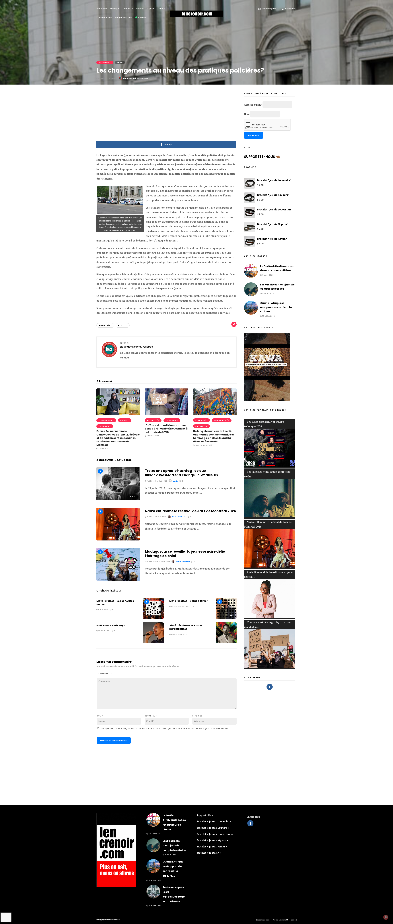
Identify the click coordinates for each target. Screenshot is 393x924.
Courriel (151, 716)
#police (122, 325)
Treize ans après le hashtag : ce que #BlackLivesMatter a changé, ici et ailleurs (181, 473)
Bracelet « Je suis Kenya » (211, 846)
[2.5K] (118, 499)
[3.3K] (118, 539)
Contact (294, 920)
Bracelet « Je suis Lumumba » (214, 821)
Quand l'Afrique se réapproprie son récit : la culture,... (276, 307)
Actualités (101, 8)
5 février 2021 (152, 436)
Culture (126, 8)
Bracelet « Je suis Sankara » (212, 827)
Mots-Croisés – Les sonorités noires (115, 602)
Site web (197, 716)
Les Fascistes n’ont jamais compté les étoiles (174, 845)
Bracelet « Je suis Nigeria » (212, 840)
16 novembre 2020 (203, 445)
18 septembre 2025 (180, 606)
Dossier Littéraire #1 (280, 920)
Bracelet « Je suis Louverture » (214, 834)
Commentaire (105, 673)
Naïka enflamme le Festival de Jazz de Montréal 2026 (190, 511)
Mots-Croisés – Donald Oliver (188, 601)
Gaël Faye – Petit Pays (110, 625)
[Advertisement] (166, 115)
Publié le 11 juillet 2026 (156, 481)
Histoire (140, 8)
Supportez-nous (123, 17)
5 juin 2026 (103, 609)
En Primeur (105, 426)
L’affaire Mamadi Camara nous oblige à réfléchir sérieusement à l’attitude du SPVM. (166, 428)
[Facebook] (270, 687)
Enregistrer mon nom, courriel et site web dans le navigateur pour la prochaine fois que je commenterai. (165, 729)
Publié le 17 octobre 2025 (158, 561)
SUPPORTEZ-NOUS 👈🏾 (262, 156)
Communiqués (104, 17)
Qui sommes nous (263, 920)
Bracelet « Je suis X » (208, 852)
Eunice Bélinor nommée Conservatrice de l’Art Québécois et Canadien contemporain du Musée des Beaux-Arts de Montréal (118, 438)
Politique (114, 8)
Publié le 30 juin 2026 (156, 517)
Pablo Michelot (179, 517)
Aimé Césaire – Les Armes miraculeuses (185, 627)
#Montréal (105, 325)
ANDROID (143, 17)
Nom (100, 716)
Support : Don (204, 815)
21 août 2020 (104, 630)
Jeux (160, 8)
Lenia (175, 481)
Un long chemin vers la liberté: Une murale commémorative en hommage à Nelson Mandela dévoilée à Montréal (214, 436)
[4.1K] (118, 579)
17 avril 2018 (176, 634)
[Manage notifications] (385, 917)
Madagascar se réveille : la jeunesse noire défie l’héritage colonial (185, 553)
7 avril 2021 (103, 448)
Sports (151, 8)
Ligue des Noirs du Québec (135, 78)
